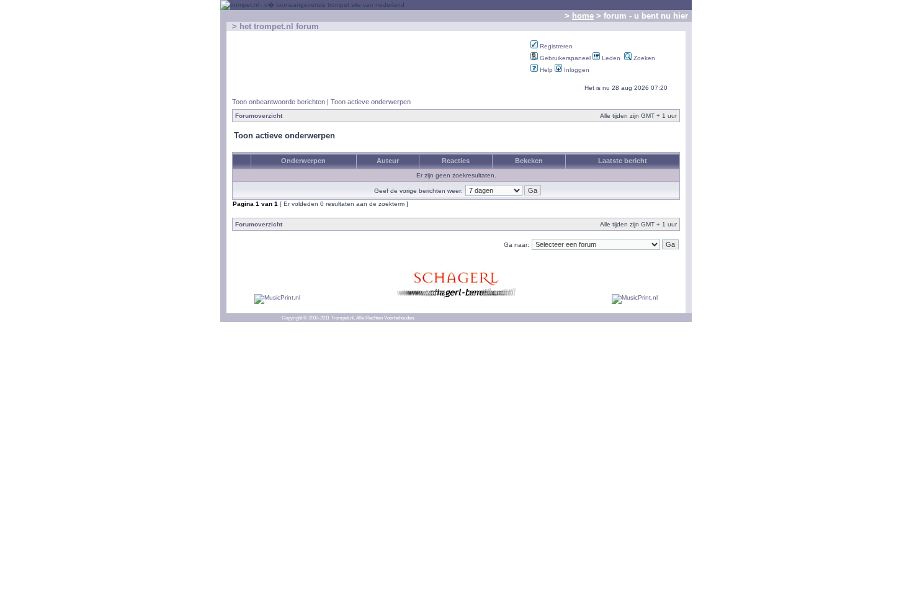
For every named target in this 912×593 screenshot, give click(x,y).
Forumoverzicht (258, 115)
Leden (610, 58)
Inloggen (575, 69)
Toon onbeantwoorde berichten (278, 101)
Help (545, 69)
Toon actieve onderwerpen (371, 101)
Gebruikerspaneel (564, 58)
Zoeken (643, 58)
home (583, 15)
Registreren (555, 46)
